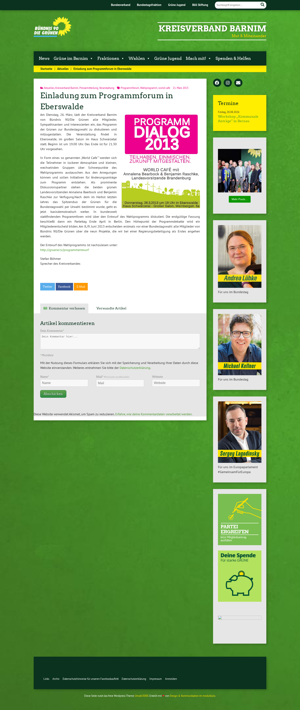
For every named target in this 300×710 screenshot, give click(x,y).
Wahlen (137, 58)
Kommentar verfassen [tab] (67, 308)
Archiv (55, 678)
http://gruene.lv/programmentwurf (64, 250)
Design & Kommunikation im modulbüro (192, 695)
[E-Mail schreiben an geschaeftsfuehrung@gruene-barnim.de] (238, 83)
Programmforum (130, 87)
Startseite (46, 69)
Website (157, 376)
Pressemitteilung (88, 87)
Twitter (47, 286)
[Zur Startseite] (52, 36)
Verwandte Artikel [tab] (111, 308)
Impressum (155, 678)
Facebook (64, 286)
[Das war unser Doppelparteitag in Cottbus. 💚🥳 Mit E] (239, 170)
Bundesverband (120, 5)
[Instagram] (228, 83)
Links (46, 678)
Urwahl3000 (141, 695)
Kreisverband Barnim (212, 28)
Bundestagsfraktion (149, 5)
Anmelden (171, 678)
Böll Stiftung (200, 5)
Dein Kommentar (52, 330)
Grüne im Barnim (71, 58)
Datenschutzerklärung (135, 368)
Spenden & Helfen (233, 58)
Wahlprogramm (148, 87)
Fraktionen (108, 58)
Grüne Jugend (177, 5)
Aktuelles (63, 69)
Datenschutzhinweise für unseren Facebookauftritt (91, 678)
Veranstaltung (106, 87)
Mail (112, 376)
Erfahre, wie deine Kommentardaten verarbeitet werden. (153, 414)
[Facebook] (217, 83)
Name (44, 376)
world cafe (164, 87)
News (44, 58)
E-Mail (81, 286)
